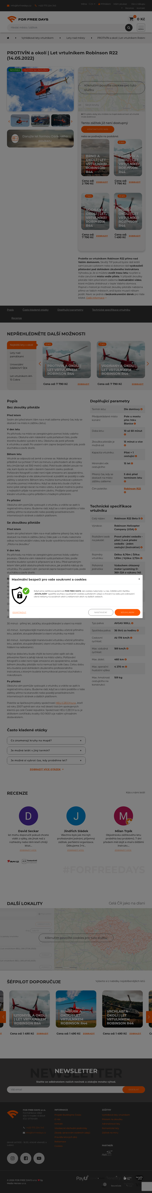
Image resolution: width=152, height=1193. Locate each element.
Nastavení (100, 612)
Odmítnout (19, 612)
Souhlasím (127, 612)
